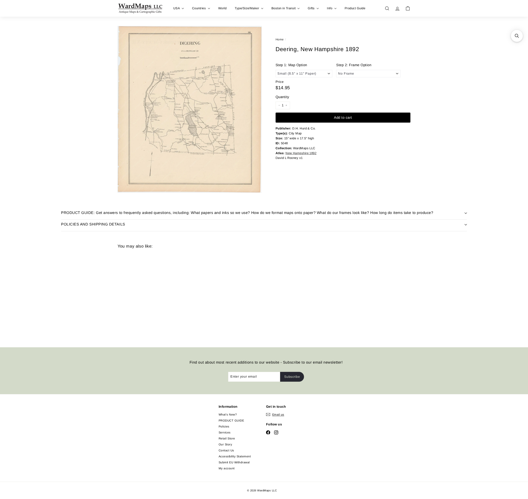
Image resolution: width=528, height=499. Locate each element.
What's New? (228, 414)
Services (225, 432)
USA (177, 8)
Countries (199, 8)
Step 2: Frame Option (353, 65)
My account (227, 468)
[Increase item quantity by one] (286, 105)
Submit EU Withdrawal (234, 462)
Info (330, 8)
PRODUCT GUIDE (231, 420)
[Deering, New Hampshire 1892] (140, 295)
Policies (224, 426)
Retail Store (227, 438)
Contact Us (226, 450)
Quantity (282, 97)
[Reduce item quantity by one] (279, 105)
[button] (517, 36)
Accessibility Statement (235, 456)
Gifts (312, 8)
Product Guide (355, 8)
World (222, 8)
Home (280, 39)
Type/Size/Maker (247, 8)
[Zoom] (190, 109)
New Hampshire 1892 (300, 153)
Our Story (225, 444)
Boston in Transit (284, 8)
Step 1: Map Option (291, 65)
